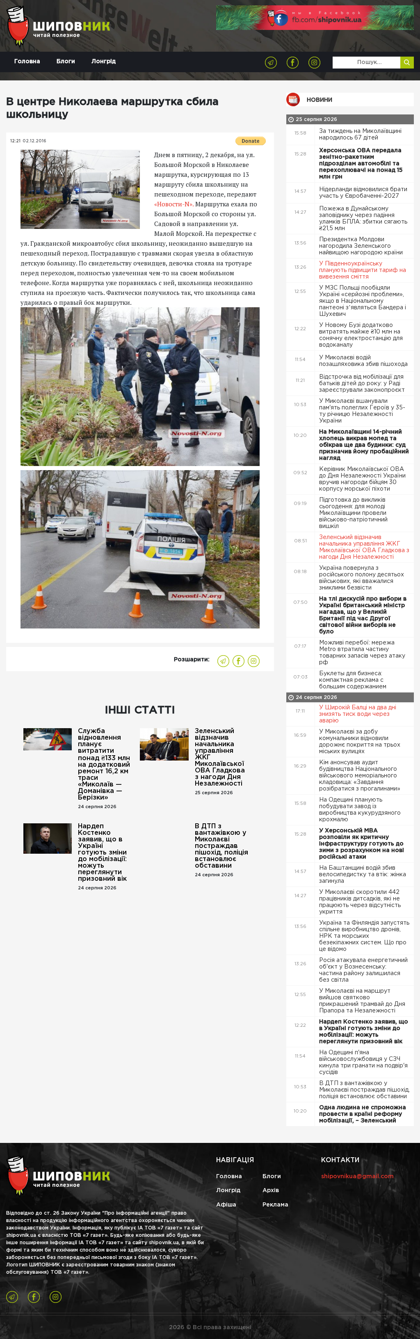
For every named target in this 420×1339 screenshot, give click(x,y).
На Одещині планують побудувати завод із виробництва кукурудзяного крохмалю (360, 809)
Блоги (66, 61)
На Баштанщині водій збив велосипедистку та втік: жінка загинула (362, 875)
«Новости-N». (174, 204)
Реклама (275, 1204)
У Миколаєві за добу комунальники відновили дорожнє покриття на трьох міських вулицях (359, 741)
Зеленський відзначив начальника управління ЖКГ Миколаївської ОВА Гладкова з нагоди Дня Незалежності (220, 757)
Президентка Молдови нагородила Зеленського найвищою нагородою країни (361, 246)
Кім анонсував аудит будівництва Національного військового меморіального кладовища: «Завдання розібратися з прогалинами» (360, 775)
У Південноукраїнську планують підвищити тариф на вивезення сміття (362, 270)
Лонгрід (103, 61)
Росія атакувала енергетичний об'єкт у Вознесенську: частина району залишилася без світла (363, 970)
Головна (27, 61)
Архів (270, 1190)
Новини (319, 100)
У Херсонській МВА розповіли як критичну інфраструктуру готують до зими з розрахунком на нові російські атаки (361, 843)
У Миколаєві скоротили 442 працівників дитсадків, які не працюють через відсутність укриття (360, 902)
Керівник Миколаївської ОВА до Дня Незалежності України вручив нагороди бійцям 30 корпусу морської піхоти (362, 479)
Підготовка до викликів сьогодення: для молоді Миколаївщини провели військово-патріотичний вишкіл (353, 513)
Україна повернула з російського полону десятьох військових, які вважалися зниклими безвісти (361, 578)
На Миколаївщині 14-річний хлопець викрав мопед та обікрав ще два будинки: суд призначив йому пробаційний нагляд (364, 445)
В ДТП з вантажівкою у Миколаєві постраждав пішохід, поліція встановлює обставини (221, 846)
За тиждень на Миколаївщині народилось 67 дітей (360, 134)
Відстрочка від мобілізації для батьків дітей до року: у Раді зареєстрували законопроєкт (362, 384)
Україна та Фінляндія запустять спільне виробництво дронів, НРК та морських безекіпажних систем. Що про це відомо (364, 936)
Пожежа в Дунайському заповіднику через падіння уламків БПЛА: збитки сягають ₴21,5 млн (363, 218)
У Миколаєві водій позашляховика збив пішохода (364, 361)
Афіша (226, 1204)
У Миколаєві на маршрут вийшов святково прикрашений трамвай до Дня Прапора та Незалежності (362, 1001)
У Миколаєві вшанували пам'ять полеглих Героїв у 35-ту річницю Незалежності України (362, 411)
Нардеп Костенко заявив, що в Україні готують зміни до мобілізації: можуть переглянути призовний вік (102, 852)
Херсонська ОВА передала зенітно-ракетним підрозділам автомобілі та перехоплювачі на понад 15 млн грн (361, 163)
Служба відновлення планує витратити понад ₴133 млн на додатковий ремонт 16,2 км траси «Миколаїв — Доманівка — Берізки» (104, 764)
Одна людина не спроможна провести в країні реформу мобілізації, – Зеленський (362, 1114)
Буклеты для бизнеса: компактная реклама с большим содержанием (353, 680)
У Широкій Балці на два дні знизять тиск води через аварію (357, 714)
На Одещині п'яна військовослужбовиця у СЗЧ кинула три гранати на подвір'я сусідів (363, 1062)
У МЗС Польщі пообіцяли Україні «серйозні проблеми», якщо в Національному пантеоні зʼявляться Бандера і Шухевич (362, 301)
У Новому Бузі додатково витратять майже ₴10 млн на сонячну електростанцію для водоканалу (361, 335)
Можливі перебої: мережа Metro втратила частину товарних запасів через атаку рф (362, 652)
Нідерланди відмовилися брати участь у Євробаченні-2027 (363, 193)
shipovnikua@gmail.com (357, 1176)
